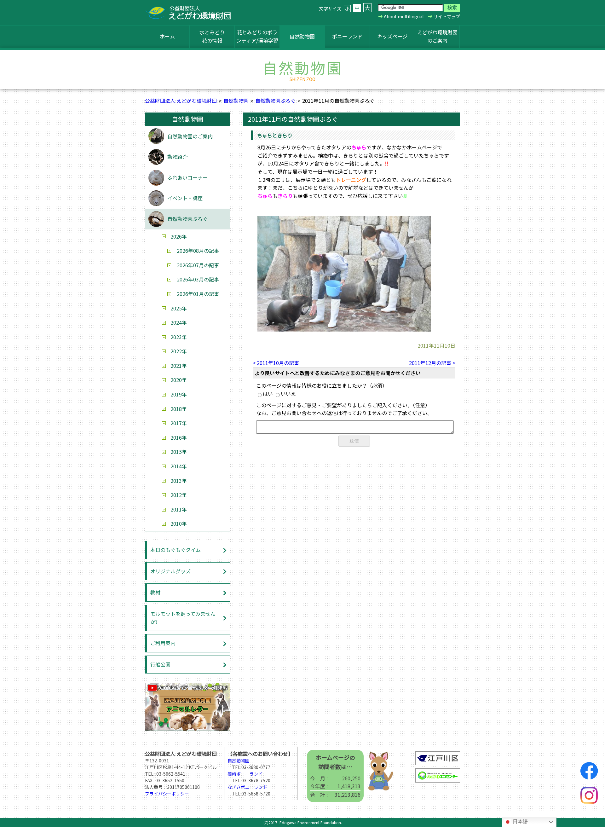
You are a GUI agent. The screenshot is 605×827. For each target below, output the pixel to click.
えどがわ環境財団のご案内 (437, 36)
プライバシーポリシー (167, 793)
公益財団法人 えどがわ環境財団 (181, 100)
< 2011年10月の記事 (276, 363)
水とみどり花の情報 (212, 36)
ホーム (167, 36)
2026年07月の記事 (198, 265)
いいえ (288, 393)
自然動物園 (302, 36)
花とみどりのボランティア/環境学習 (257, 36)
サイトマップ (447, 16)
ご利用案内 (163, 643)
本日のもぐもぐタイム (175, 549)
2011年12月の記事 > (432, 363)
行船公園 (160, 664)
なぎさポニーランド (247, 787)
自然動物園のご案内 (190, 136)
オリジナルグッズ (170, 571)
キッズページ (392, 36)
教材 (155, 592)
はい (268, 393)
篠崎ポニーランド (245, 774)
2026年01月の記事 (198, 294)
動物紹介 (177, 156)
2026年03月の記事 (198, 279)
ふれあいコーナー (187, 177)
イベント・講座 (185, 198)
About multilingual (404, 16)
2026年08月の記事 (198, 250)
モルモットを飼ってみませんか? (183, 618)
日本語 (519, 821)
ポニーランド (347, 36)
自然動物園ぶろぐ (275, 100)
